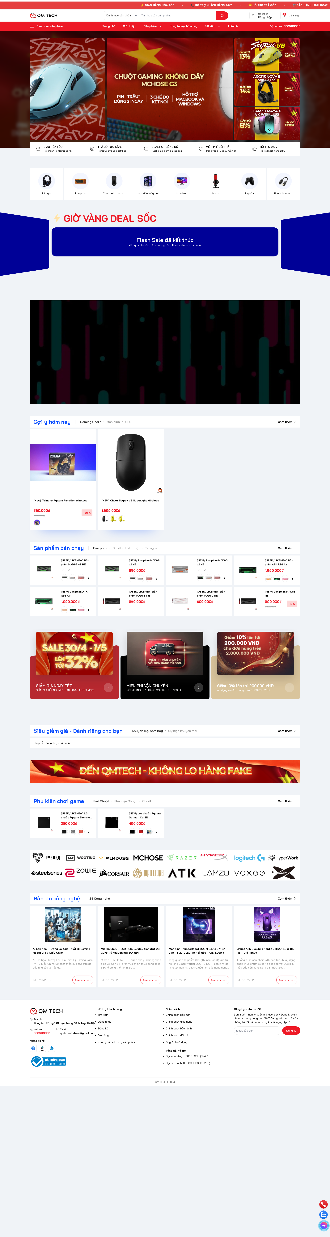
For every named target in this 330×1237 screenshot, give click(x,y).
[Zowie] (80, 872)
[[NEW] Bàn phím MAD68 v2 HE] (112, 569)
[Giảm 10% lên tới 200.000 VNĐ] (255, 653)
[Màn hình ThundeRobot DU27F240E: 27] (199, 924)
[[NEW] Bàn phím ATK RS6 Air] (44, 600)
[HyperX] (216, 857)
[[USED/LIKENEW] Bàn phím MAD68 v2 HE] (44, 569)
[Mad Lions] (148, 872)
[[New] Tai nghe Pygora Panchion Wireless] (63, 462)
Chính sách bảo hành (179, 1028)
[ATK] (182, 872)
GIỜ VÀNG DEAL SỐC (110, 218)
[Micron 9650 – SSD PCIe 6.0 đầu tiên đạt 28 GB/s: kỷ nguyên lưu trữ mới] (131, 924)
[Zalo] (51, 1048)
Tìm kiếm (103, 1014)
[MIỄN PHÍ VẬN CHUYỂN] (165, 653)
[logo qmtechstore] (63, 1011)
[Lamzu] (216, 872)
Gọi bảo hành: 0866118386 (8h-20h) (188, 1063)
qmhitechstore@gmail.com (77, 1033)
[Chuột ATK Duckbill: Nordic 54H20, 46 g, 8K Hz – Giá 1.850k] (267, 924)
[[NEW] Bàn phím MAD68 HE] (248, 600)
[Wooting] (80, 857)
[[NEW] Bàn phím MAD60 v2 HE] (180, 569)
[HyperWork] (283, 857)
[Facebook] (33, 1048)
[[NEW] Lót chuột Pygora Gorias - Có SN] (112, 822)
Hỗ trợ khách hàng (110, 1009)
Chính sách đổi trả (177, 1035)
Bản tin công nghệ (57, 898)
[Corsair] (114, 872)
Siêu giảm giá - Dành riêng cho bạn (78, 730)
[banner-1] (267, 54)
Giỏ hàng (103, 1035)
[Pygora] (47, 857)
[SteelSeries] (47, 872)
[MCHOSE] (148, 857)
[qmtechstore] (43, 15)
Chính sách (173, 1009)
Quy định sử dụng (176, 1042)
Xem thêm (285, 422)
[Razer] (182, 857)
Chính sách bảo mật (178, 1014)
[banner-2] (267, 89)
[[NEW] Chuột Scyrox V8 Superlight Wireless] (131, 462)
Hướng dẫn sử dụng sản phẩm (116, 1042)
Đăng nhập (104, 1021)
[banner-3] (131, 89)
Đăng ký (103, 1028)
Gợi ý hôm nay (52, 421)
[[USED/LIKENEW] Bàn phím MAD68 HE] (112, 600)
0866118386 (42, 1033)
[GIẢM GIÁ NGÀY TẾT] (74, 653)
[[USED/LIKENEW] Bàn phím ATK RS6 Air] (248, 569)
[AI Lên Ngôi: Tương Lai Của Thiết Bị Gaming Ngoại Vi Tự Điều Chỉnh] (63, 924)
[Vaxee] (249, 872)
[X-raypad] (283, 872)
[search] (222, 15)
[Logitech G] (249, 857)
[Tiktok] (42, 1048)
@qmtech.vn (145, 352)
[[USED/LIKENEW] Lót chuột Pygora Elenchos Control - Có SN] (44, 822)
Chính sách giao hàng (179, 1021)
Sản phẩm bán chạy (59, 548)
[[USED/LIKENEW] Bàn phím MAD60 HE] (180, 600)
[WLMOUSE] (114, 857)
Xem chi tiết (83, 980)
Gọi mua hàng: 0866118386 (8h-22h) (188, 1056)
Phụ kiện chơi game (59, 801)
